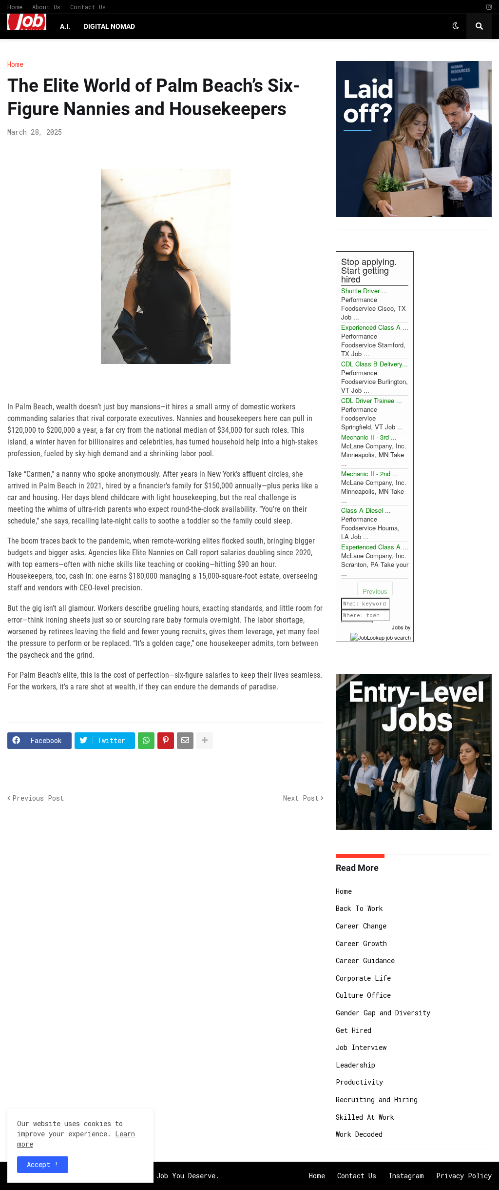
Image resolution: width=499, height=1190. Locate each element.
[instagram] (489, 7)
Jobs (397, 627)
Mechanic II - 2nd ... (369, 473)
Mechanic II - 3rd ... (369, 437)
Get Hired (353, 1030)
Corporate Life (363, 978)
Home (14, 7)
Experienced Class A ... (374, 327)
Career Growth (361, 943)
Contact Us (88, 7)
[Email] (185, 740)
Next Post (301, 798)
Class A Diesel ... (366, 510)
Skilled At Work (365, 1117)
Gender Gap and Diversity (383, 1012)
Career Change (361, 925)
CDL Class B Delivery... (374, 363)
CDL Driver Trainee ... (371, 400)
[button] (455, 26)
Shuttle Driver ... (364, 290)
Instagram (406, 1175)
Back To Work (359, 908)
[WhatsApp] (146, 740)
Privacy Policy (464, 1175)
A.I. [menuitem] (65, 26)
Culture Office (363, 995)
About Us (46, 7)
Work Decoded (359, 1134)
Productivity (359, 1082)
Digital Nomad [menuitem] (109, 26)
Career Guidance (365, 960)
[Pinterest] (165, 740)
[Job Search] (380, 636)
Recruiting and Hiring (377, 1099)
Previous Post (38, 798)
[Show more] (204, 740)
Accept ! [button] (42, 1164)
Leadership (355, 1064)
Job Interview (361, 1047)
